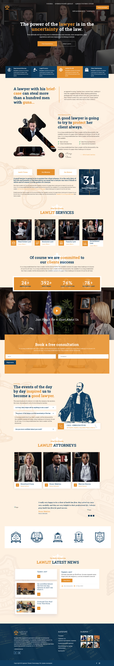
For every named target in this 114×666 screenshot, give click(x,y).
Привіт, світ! (42, 572)
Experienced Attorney (20, 68)
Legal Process (43, 68)
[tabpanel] (57, 507)
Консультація (102, 7)
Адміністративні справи (84, 4)
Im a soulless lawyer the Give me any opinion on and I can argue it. (45, 586)
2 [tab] (91, 515)
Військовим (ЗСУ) (79, 11)
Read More (67, 580)
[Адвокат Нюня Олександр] (12, 7)
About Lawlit (67, 44)
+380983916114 (18, 649)
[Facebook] (15, 652)
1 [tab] (89, 515)
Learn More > (22, 244)
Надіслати (10, 362)
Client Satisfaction (96, 68)
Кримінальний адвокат (64, 4)
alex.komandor (68, 586)
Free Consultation (47, 44)
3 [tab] (93, 515)
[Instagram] (19, 652)
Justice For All (69, 68)
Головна (49, 4)
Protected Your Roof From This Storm (44, 602)
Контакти (91, 11)
